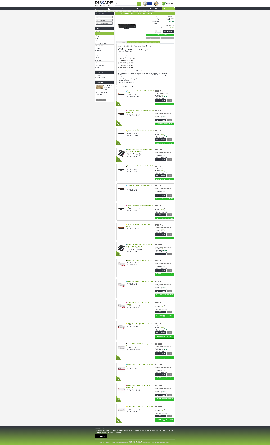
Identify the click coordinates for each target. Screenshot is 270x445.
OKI (97, 55)
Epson (97, 41)
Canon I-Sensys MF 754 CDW (125, 67)
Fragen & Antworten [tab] (133, 42)
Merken (153, 38)
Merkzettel (154, 9)
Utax (97, 67)
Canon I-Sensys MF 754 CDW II (126, 62)
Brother (98, 31)
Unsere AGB (107, 430)
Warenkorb (169, 8)
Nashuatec (99, 53)
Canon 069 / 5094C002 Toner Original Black (140, 260)
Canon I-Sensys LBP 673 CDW (126, 57)
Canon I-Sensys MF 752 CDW (125, 65)
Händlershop (119, 432)
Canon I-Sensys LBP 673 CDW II (126, 58)
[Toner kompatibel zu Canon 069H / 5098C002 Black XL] (127, 26)
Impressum (113, 9)
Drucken (168, 38)
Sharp (97, 63)
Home (98, 9)
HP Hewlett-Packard (101, 43)
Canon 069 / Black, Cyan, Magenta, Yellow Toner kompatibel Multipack (139, 245)
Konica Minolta (100, 46)
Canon (98, 33)
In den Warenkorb (161, 100)
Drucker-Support (100, 77)
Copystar (98, 36)
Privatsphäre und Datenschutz (143, 430)
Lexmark (98, 50)
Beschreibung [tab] (121, 42)
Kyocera (98, 48)
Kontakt (125, 9)
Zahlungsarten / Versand (159, 430)
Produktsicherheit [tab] (146, 42)
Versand (103, 97)
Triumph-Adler (100, 65)
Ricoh (97, 58)
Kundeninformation (101, 432)
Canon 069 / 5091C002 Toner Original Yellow (140, 323)
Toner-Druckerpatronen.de (136, 441)
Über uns (110, 432)
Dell (97, 38)
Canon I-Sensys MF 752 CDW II (126, 60)
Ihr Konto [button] (139, 9)
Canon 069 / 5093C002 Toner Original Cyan (140, 281)
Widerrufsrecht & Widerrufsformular (122, 430)
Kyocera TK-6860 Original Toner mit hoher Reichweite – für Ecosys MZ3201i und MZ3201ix (104, 89)
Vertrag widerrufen (101, 436)
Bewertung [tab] (156, 42)
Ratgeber (98, 75)
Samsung (98, 60)
